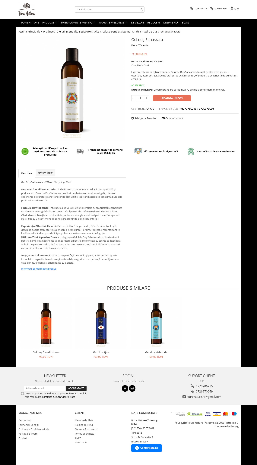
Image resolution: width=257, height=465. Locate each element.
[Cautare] (141, 9)
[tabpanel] (72, 88)
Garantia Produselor (86, 429)
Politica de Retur (84, 424)
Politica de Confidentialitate (59, 396)
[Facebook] (125, 388)
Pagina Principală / (30, 31)
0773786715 (204, 386)
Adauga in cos (172, 98)
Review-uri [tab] (45, 172)
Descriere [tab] (26, 173)
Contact (22, 438)
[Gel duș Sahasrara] (72, 88)
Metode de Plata (84, 420)
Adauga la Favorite (145, 118)
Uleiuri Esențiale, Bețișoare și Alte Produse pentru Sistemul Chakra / (100, 31)
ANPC (78, 438)
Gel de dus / (152, 31)
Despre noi (24, 420)
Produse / (49, 31)
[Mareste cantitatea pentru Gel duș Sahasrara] (146, 98)
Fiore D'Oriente (139, 45)
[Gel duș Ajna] (101, 323)
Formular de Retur (85, 433)
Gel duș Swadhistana (46, 352)
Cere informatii (174, 118)
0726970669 (204, 391)
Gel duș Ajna (101, 352)
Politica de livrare (27, 433)
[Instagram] (132, 388)
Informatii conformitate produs (38, 268)
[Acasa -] (37, 9)
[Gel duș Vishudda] (156, 323)
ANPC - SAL (81, 442)
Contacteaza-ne (149, 447)
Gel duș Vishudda (156, 352)
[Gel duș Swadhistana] (46, 323)
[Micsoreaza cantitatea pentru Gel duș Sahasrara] (134, 98)
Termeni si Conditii (28, 424)
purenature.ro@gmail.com (204, 396)
